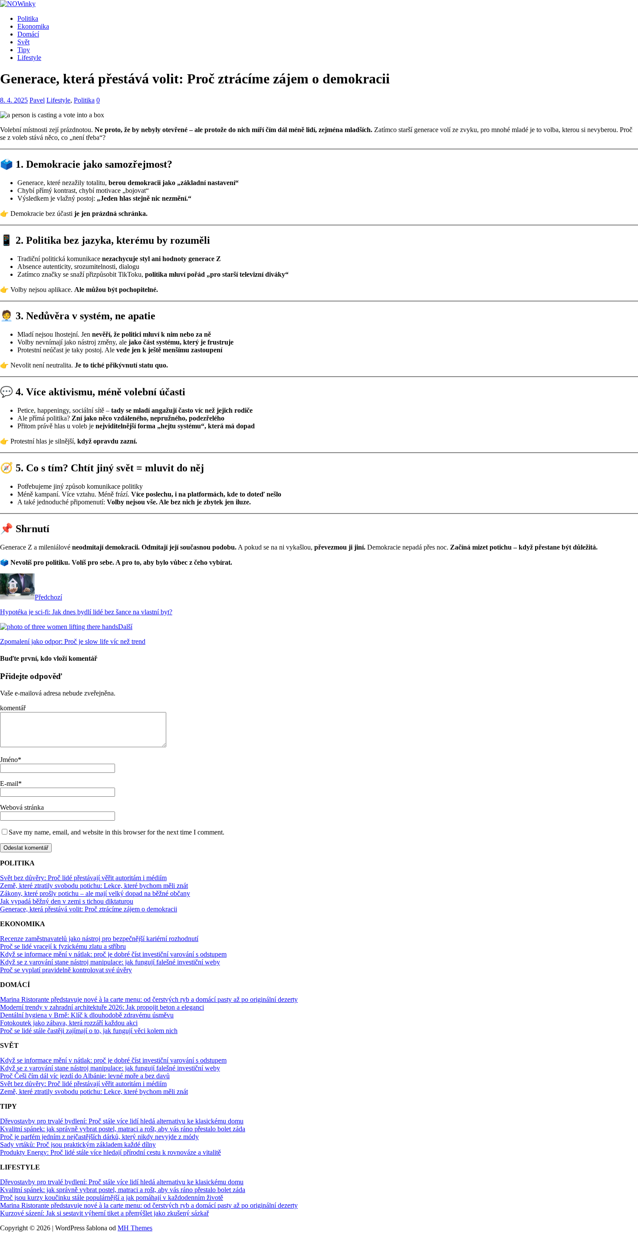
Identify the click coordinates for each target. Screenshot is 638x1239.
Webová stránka (22, 807)
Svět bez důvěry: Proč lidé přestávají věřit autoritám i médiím (83, 877)
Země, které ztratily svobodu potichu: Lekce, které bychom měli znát (94, 885)
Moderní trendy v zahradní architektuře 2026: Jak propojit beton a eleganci (102, 1007)
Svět (23, 42)
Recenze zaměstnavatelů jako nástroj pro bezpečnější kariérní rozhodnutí (99, 938)
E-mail (9, 783)
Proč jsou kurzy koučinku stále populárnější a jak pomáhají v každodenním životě (111, 1197)
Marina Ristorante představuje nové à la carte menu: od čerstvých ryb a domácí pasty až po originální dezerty (149, 999)
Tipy (23, 49)
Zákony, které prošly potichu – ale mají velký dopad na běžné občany (95, 893)
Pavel (37, 100)
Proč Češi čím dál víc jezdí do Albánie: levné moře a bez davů (85, 1076)
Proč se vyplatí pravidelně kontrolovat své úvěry (66, 970)
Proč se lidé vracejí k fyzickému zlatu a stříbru (63, 946)
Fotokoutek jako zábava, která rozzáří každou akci (69, 1023)
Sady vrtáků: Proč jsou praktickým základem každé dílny (78, 1144)
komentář (13, 708)
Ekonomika (33, 26)
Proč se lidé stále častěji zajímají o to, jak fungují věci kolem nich (89, 1030)
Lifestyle (29, 57)
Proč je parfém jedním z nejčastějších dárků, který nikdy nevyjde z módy (99, 1136)
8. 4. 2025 (14, 100)
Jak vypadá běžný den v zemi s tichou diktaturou (66, 901)
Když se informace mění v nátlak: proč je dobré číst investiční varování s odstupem (113, 954)
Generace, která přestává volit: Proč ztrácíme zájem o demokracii (88, 909)
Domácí (28, 34)
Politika (27, 18)
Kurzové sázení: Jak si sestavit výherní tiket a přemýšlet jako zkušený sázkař (104, 1213)
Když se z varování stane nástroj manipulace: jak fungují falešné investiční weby (110, 962)
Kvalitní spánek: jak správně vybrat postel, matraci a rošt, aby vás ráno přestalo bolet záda (122, 1129)
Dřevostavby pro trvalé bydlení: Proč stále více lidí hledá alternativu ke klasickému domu (121, 1121)
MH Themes (135, 1228)
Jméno (9, 759)
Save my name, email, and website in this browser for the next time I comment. (116, 832)
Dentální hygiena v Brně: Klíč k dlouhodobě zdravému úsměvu (87, 1015)
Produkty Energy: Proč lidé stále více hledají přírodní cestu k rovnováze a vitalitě (110, 1152)
